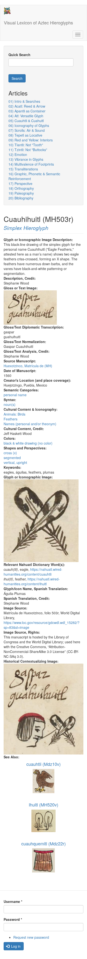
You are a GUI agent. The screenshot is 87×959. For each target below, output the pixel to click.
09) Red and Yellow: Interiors (30, 140)
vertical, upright (15, 462)
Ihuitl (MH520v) (43, 804)
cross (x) (10, 452)
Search (17, 78)
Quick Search (19, 54)
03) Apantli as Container (26, 111)
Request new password (31, 937)
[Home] (7, 11)
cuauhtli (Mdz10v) (43, 764)
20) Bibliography (20, 198)
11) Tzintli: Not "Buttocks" (27, 149)
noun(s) (9, 404)
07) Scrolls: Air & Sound (26, 130)
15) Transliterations (23, 169)
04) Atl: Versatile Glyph (25, 115)
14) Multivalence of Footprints (31, 164)
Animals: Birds (14, 414)
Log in (15, 946)
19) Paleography (21, 193)
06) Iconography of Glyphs (28, 125)
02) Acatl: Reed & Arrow (26, 106)
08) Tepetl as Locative (25, 135)
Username (13, 901)
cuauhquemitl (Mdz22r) (43, 843)
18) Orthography (21, 188)
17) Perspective (20, 183)
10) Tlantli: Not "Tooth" (25, 144)
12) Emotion (17, 154)
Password (13, 919)
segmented (12, 457)
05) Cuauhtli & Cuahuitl (26, 120)
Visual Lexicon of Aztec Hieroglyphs (38, 22)
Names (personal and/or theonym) (30, 423)
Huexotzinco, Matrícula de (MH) (28, 365)
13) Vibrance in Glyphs (25, 159)
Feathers (10, 419)
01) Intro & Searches (24, 101)
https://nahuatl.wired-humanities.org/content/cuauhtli (33, 572)
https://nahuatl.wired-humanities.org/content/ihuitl (32, 581)
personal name (15, 394)
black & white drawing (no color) (28, 443)
